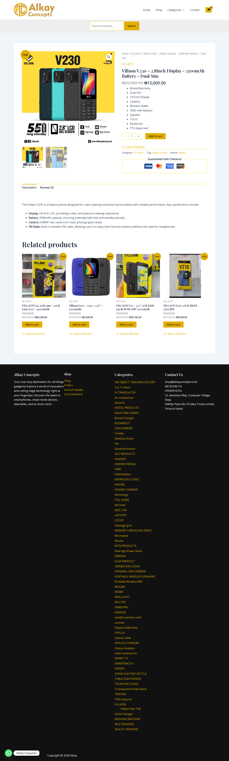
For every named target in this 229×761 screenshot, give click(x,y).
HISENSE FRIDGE (125, 464)
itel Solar (120, 505)
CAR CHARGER (123, 428)
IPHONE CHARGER (126, 489)
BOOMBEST (122, 423)
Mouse (119, 541)
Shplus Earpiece (125, 648)
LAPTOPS (121, 515)
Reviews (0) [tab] (47, 187)
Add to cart (155, 136)
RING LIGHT (122, 597)
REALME (120, 587)
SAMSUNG (121, 607)
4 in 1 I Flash (122, 387)
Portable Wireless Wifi (128, 581)
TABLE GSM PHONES (128, 679)
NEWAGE (120, 556)
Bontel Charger (124, 418)
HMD (118, 469)
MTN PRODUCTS (125, 546)
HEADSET (121, 459)
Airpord (119, 403)
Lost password (73, 394)
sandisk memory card (128, 617)
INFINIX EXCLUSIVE (127, 479)
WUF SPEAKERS (124, 724)
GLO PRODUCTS (125, 454)
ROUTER (120, 602)
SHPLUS (120, 633)
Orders (68, 385)
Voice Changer (124, 714)
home (146, 10)
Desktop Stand (124, 438)
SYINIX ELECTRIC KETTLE (131, 674)
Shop (159, 10)
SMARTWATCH (124, 663)
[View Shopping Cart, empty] (209, 9)
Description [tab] (29, 187)
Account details (73, 390)
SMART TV (121, 658)
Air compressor (124, 397)
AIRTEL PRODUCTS (127, 408)
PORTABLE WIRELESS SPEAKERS (135, 576)
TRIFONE (120, 694)
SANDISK (120, 612)
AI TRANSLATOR (125, 392)
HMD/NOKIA (123, 474)
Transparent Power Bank (131, 689)
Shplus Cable (123, 638)
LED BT (119, 520)
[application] (183, 10)
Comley (119, 433)
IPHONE (120, 484)
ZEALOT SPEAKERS (126, 729)
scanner (120, 622)
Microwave (121, 536)
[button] (109, 57)
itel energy (121, 495)
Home (125, 53)
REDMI (119, 592)
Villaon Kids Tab (131, 709)
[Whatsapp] (8, 753)
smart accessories (126, 653)
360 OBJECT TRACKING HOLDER (135, 382)
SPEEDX (119, 668)
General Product (125, 449)
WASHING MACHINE (127, 719)
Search (131, 26)
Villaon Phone (159, 152)
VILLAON (136, 53)
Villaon (181, 152)
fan (117, 443)
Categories (174, 10)
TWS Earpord (123, 699)
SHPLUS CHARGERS (127, 643)
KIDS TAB (121, 510)
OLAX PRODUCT (125, 561)
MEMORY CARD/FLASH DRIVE (133, 530)
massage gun (123, 525)
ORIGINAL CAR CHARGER (130, 571)
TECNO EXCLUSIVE (126, 684)
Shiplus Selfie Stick (126, 628)
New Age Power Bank (128, 551)
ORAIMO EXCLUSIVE (127, 566)
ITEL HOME (122, 500)
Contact (194, 10)
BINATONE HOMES (127, 413)
